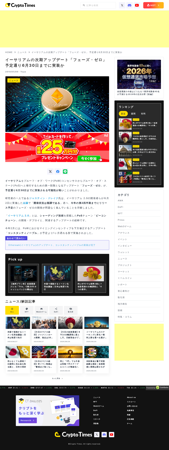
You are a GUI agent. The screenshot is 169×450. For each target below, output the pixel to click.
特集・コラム (125, 316)
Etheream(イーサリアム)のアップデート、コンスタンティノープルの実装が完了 (52, 245)
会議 (25, 203)
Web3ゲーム (125, 226)
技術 (120, 310)
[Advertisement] (84, 29)
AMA (120, 200)
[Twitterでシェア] (50, 171)
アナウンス (124, 232)
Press (121, 220)
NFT (120, 213)
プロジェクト (125, 265)
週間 (133, 113)
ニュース (22, 52)
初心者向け (124, 291)
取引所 (121, 297)
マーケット (124, 271)
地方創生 (122, 304)
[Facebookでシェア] (58, 171)
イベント (122, 239)
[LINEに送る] (65, 171)
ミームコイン (125, 278)
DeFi (120, 207)
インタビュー (125, 245)
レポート (122, 284)
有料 (143, 113)
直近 (123, 113)
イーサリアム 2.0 (18, 215)
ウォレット (124, 252)
